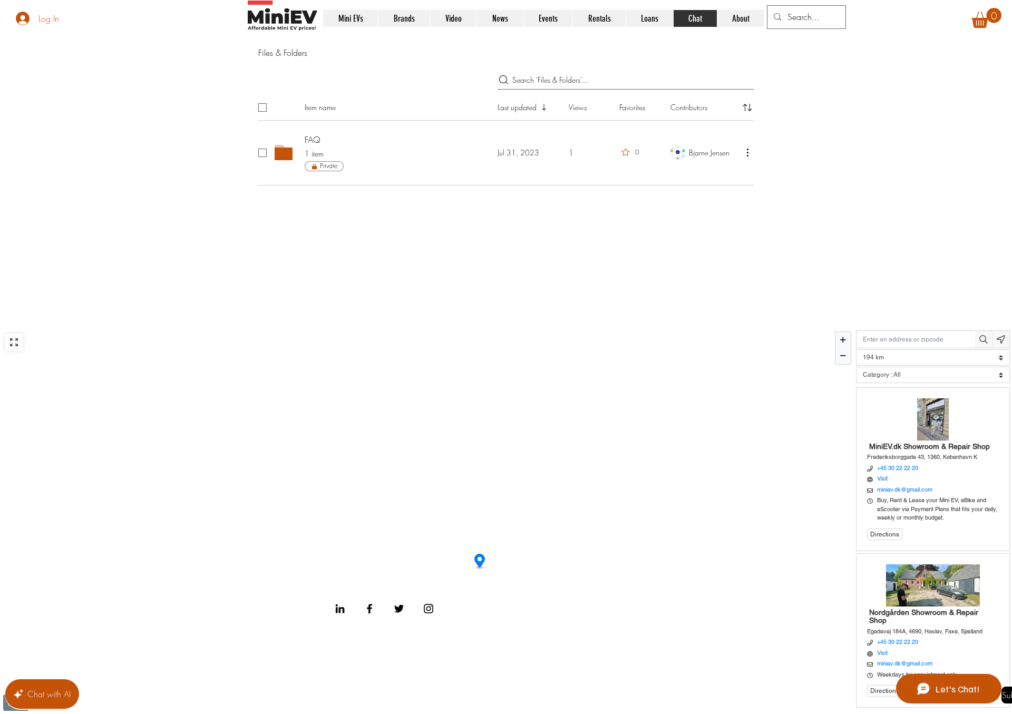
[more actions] (747, 152)
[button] (986, 18)
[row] (506, 105)
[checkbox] (262, 107)
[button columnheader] (747, 107)
